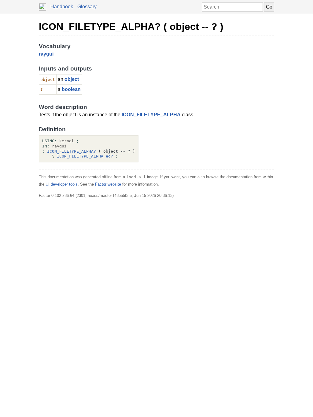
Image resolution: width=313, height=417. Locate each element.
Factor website (108, 184)
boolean (71, 89)
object (71, 79)
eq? (109, 156)
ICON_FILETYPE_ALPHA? (71, 151)
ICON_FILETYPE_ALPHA (151, 114)
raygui (46, 53)
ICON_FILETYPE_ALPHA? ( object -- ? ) (131, 26)
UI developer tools (62, 184)
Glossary (87, 6)
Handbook (61, 6)
